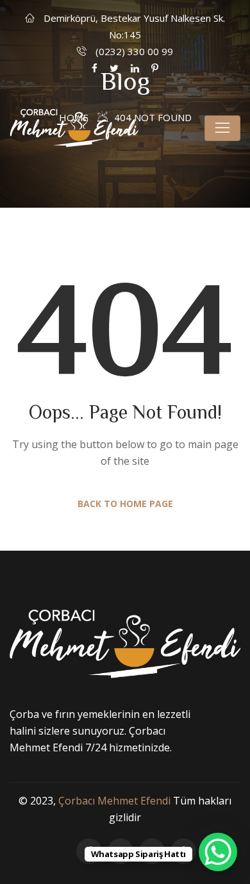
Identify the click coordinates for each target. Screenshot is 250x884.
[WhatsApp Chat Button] (218, 852)
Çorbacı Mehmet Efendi (114, 801)
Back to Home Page (125, 503)
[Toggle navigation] (222, 128)
